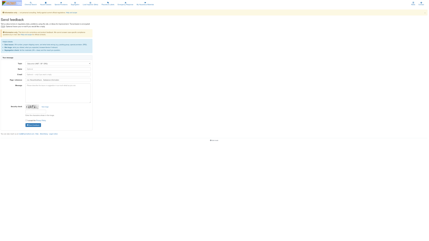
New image (45, 107)
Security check (16, 106)
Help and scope (71, 12)
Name (20, 69)
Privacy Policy (41, 120)
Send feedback (34, 125)
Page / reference (16, 80)
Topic (20, 63)
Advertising (44, 134)
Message (18, 85)
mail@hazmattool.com (26, 134)
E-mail (19, 74)
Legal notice (53, 134)
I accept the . (36, 120)
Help (37, 134)
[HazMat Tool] (12, 3)
